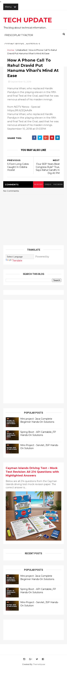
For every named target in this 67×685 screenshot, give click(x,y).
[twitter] (37, 659)
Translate (17, 260)
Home (10, 50)
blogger (38, 184)
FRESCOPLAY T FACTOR (19, 35)
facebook (58, 184)
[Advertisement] (30, 351)
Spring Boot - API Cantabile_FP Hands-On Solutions (38, 434)
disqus (48, 184)
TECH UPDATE (27, 20)
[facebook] (43, 659)
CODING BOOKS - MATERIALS (22, 44)
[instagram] (24, 659)
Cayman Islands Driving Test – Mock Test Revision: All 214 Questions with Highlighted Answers (32, 471)
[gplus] (30, 659)
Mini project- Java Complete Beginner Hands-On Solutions (37, 420)
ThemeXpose (39, 664)
